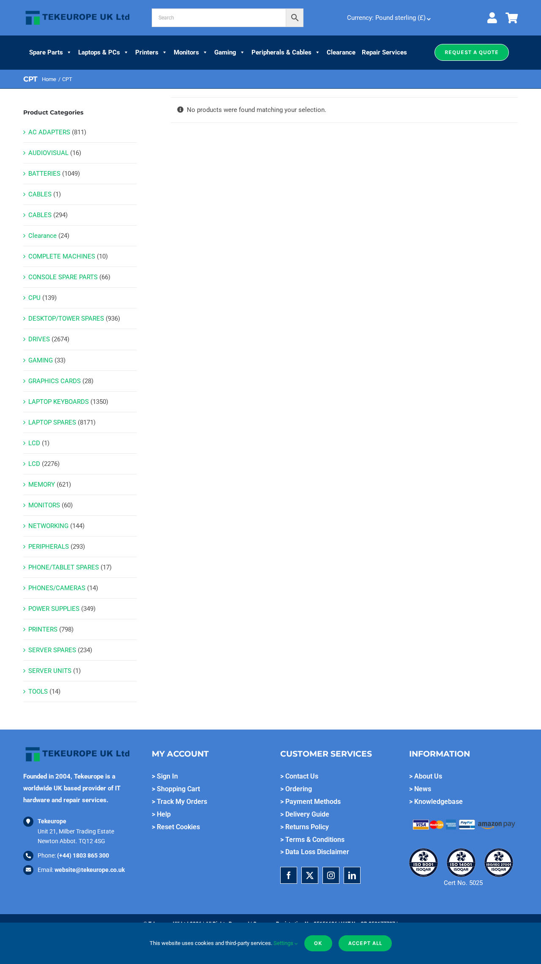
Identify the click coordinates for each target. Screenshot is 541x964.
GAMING (40, 360)
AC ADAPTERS (49, 132)
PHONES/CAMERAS (56, 588)
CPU (34, 298)
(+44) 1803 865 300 (83, 855)
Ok (318, 943)
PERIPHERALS (48, 546)
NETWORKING (48, 526)
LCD (34, 443)
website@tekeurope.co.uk (90, 869)
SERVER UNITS (49, 671)
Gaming (225, 52)
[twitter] (309, 875)
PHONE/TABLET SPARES (63, 567)
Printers (146, 52)
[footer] (77, 11)
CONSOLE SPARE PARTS (63, 277)
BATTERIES (44, 173)
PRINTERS (42, 629)
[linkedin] (352, 875)
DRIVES (39, 339)
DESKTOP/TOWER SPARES (66, 318)
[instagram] (330, 875)
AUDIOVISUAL (48, 153)
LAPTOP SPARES (52, 422)
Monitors (186, 52)
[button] (471, 52)
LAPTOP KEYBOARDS (58, 402)
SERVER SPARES (52, 650)
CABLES (40, 194)
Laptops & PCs (99, 52)
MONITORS (44, 505)
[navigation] (388, 18)
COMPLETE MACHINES (61, 256)
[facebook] (288, 875)
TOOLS (38, 691)
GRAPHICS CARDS (54, 381)
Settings (284, 943)
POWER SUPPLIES (53, 609)
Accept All (365, 943)
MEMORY (41, 484)
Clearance (341, 52)
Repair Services (384, 52)
